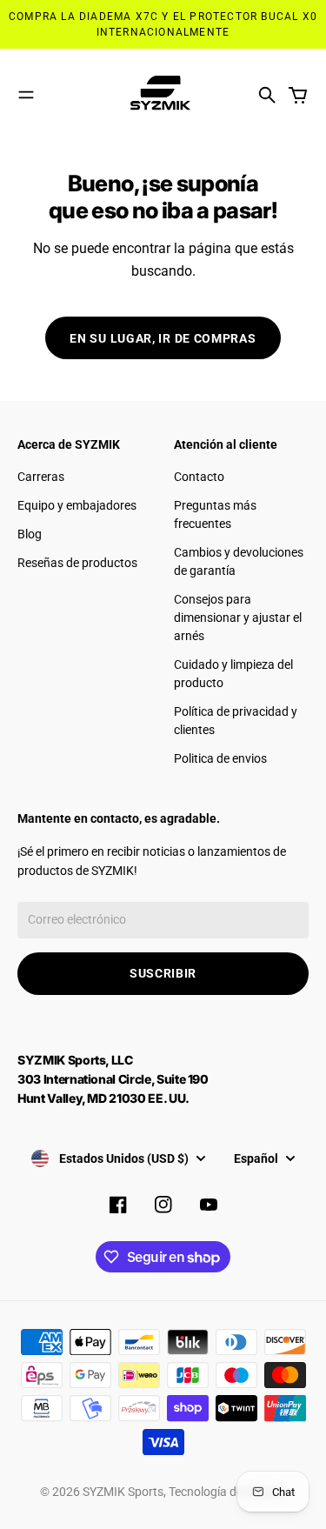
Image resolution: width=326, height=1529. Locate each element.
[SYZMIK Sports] (163, 95)
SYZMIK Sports (123, 1492)
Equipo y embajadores (76, 505)
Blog (29, 534)
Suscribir (163, 973)
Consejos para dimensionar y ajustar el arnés (238, 617)
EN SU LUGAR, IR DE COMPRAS (163, 338)
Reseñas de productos (77, 563)
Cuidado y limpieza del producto (233, 674)
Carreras (40, 477)
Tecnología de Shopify (227, 1492)
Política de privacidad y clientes (235, 720)
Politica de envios (220, 758)
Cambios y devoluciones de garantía (238, 561)
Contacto (199, 477)
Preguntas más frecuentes (215, 514)
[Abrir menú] (26, 94)
